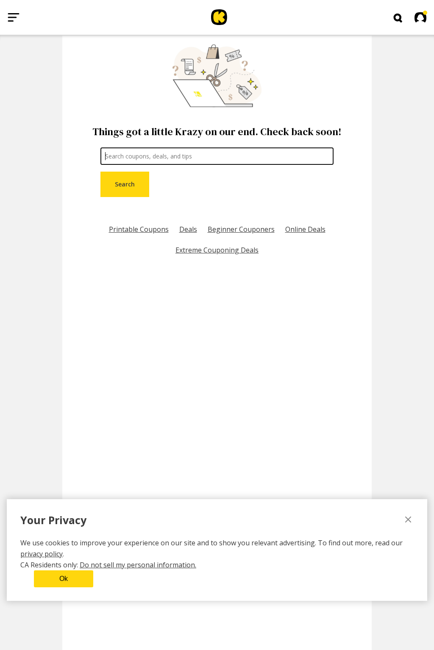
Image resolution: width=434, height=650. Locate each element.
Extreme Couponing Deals (217, 250)
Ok (63, 578)
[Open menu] (13, 17)
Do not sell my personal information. (138, 564)
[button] (398, 18)
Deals (188, 229)
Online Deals (305, 229)
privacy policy (41, 553)
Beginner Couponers (241, 229)
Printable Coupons (139, 229)
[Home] (219, 17)
